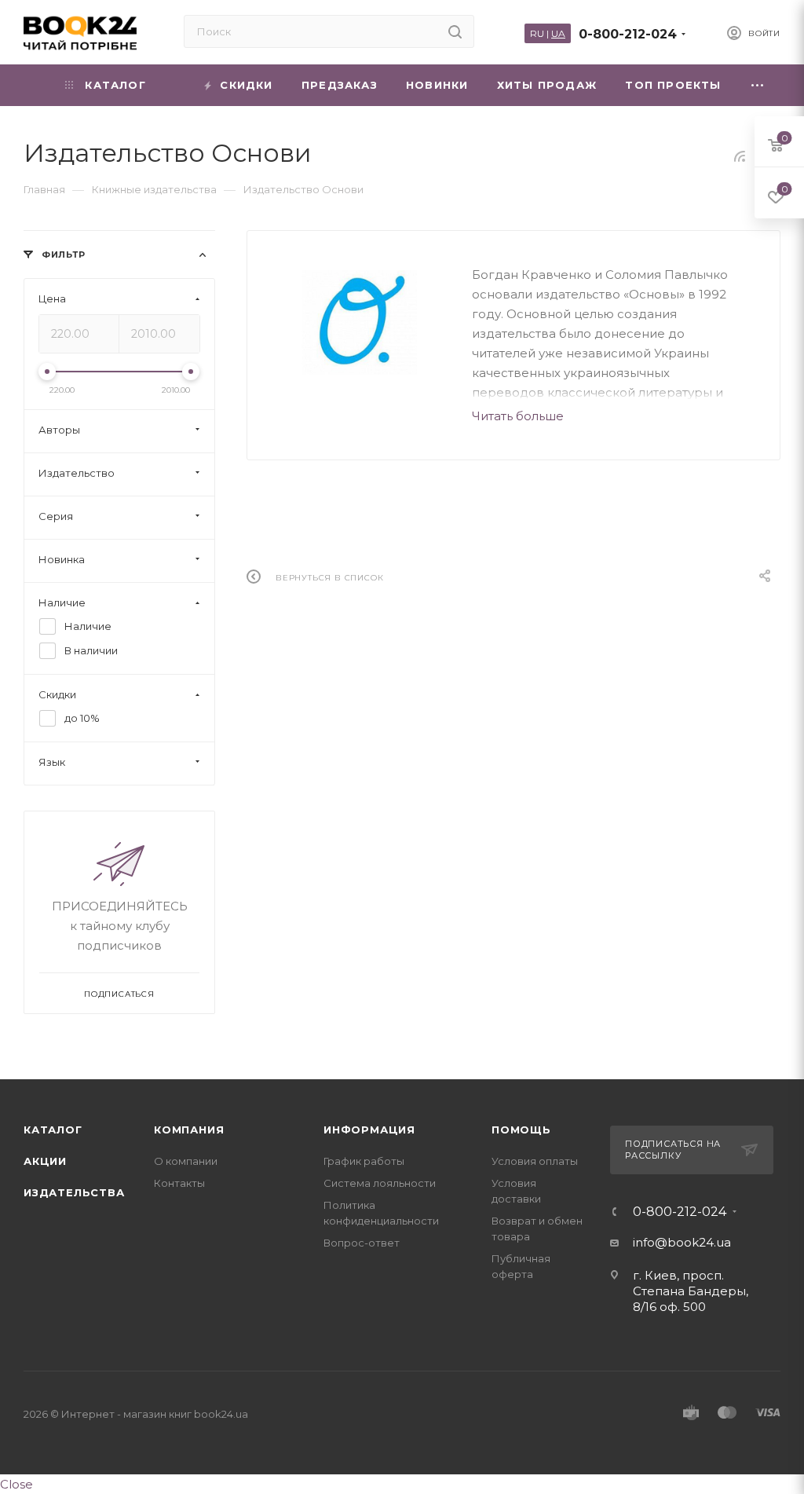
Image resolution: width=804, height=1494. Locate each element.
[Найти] (455, 31)
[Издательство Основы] (359, 322)
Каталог (53, 1129)
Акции (45, 1161)
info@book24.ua (682, 1242)
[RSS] (739, 155)
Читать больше (518, 415)
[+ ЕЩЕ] (758, 85)
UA (558, 33)
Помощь (521, 1129)
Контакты (179, 1183)
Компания (189, 1129)
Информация (369, 1129)
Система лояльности (379, 1183)
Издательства (74, 1192)
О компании (185, 1161)
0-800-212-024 (628, 34)
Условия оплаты (535, 1161)
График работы (363, 1161)
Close (16, 1484)
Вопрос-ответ (361, 1242)
